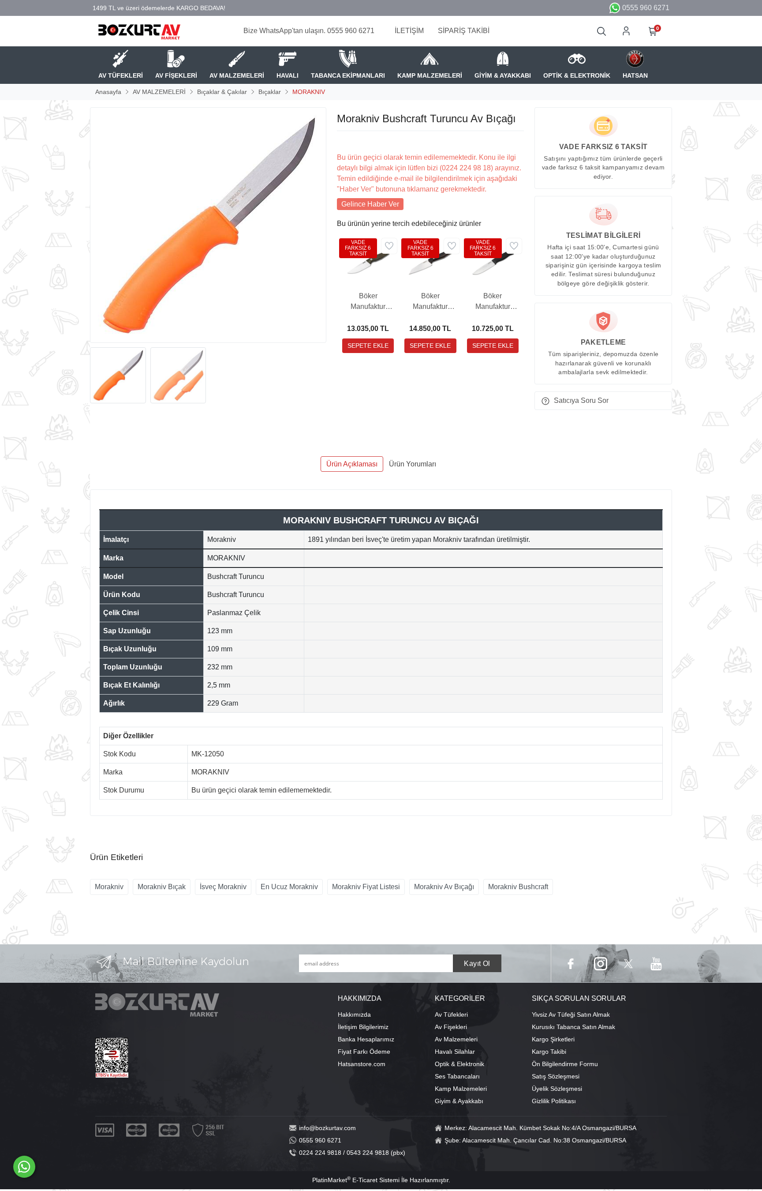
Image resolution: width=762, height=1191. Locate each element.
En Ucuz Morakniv (289, 886)
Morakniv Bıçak (162, 886)
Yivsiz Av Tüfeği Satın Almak (571, 1014)
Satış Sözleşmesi (555, 1076)
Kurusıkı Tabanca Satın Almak (573, 1026)
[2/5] (348, 141)
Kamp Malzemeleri (461, 1088)
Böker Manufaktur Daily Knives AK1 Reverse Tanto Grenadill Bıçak (430, 302)
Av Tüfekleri (451, 1014)
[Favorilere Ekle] (389, 246)
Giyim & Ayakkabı (459, 1101)
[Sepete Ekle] (368, 345)
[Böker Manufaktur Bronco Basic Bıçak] (493, 262)
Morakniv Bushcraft (518, 886)
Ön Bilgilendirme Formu (565, 1063)
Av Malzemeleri (456, 1039)
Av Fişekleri (451, 1026)
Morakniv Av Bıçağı (444, 886)
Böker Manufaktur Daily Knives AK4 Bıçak (368, 302)
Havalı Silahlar (455, 1051)
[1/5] (342, 141)
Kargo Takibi (549, 1051)
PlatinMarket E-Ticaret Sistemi (356, 1179)
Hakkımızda (354, 1014)
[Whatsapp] (24, 1167)
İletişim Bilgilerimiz (363, 1026)
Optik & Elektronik (459, 1063)
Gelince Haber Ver (370, 204)
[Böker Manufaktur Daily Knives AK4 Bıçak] (368, 262)
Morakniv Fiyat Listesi (366, 886)
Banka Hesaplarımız (366, 1039)
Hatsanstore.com (361, 1063)
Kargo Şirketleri (553, 1039)
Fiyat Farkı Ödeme (364, 1051)
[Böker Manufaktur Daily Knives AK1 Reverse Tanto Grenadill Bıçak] (430, 262)
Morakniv (109, 886)
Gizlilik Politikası (554, 1101)
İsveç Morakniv (223, 886)
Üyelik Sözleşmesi (557, 1088)
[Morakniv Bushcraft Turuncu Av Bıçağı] (208, 225)
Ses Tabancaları (457, 1076)
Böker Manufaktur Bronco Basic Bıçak (493, 302)
